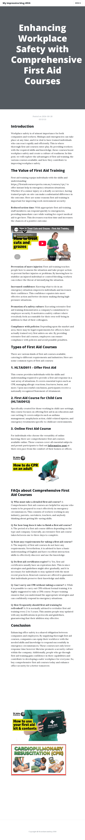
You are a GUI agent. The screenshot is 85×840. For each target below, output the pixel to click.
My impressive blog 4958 (16, 3)
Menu (77, 3)
